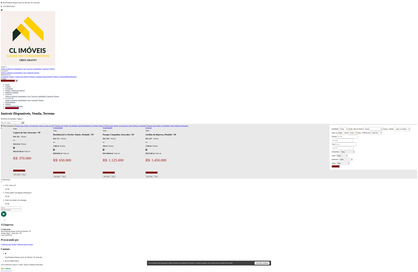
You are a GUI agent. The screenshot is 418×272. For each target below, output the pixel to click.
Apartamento (17, 69)
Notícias (56, 77)
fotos (23, 174)
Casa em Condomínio (33, 69)
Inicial (7, 85)
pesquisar (336, 166)
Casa (24, 69)
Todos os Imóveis (7, 69)
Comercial (45, 69)
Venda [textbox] (350, 129)
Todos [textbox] (359, 133)
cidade (391, 129)
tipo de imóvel (358, 129)
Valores (334, 136)
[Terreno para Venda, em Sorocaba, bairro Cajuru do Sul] (33, 126)
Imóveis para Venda (9, 244)
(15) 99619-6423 (13, 108)
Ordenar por (366, 133)
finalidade (335, 129)
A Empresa (4, 77)
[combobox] (350, 129)
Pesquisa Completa (35, 77)
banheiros (335, 159)
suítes (333, 156)
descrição (17, 174)
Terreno (52, 69)
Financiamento (47, 77)
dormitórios (336, 152)
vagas (334, 163)
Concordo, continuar (262, 263)
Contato (3, 79)
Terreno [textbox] (385, 129)
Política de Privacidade (227, 263)
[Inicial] (28, 65)
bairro (347, 133)
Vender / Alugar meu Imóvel (18, 77)
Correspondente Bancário (68, 77)
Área (333, 144)
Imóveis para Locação (25, 244)
